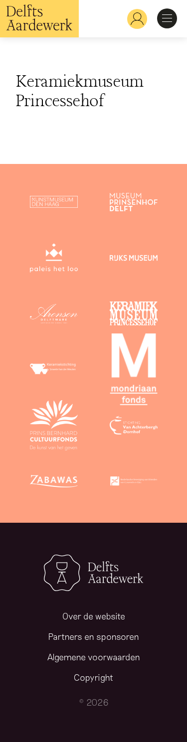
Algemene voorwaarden (93, 656)
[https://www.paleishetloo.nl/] (54, 260)
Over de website (93, 615)
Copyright (93, 677)
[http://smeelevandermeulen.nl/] (54, 371)
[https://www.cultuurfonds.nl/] (54, 427)
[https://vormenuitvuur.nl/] (134, 483)
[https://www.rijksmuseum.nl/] (134, 260)
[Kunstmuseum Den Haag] (54, 204)
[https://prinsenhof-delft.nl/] (134, 204)
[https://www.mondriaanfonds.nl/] (134, 371)
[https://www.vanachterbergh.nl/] (134, 427)
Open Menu (167, 18)
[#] (133, 18)
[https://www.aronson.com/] (54, 315)
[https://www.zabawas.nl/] (54, 483)
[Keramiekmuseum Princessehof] (134, 315)
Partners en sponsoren (93, 636)
